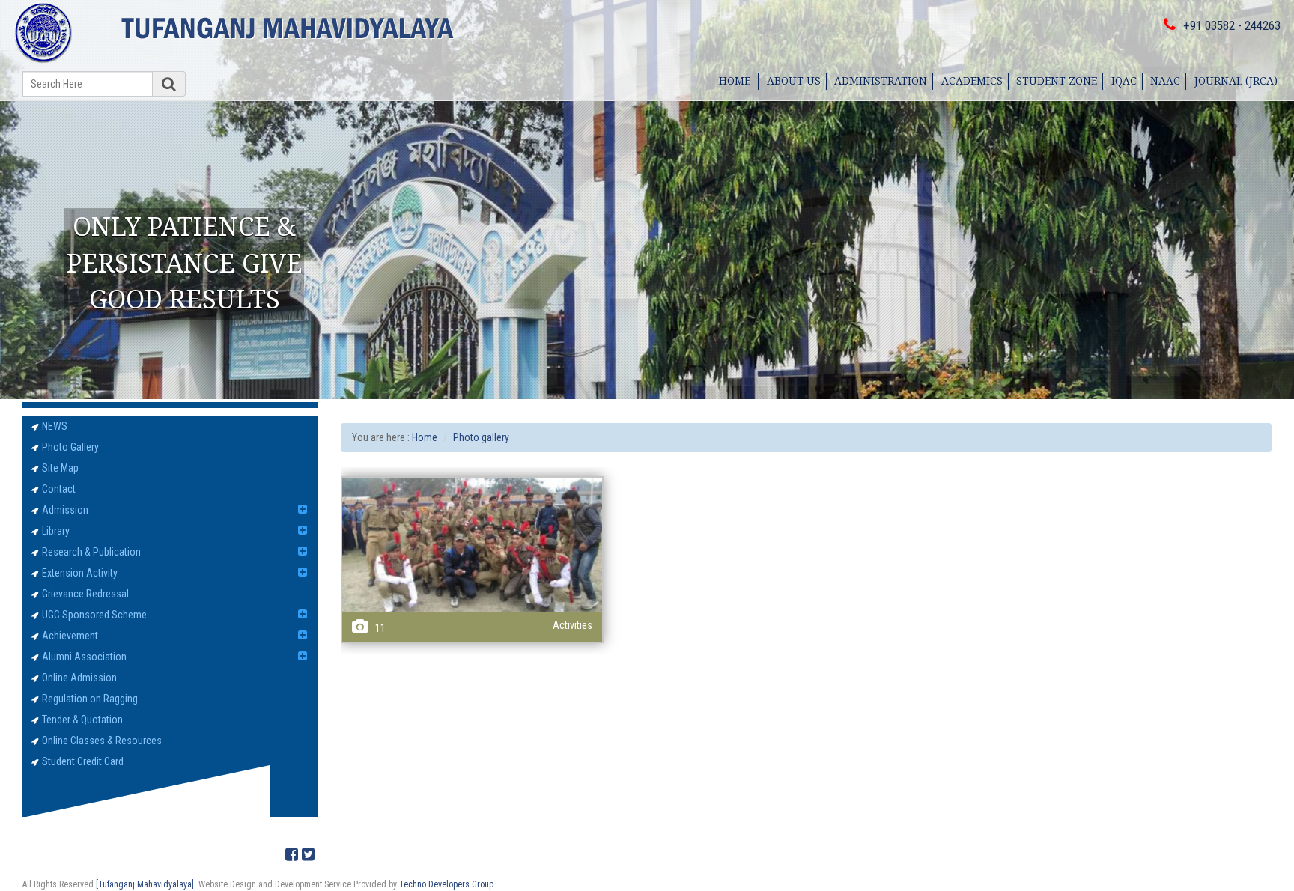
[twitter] (308, 855)
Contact (59, 489)
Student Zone (1056, 80)
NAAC (1165, 80)
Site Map (60, 468)
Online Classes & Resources (102, 740)
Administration (880, 80)
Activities (572, 625)
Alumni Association (84, 657)
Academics (972, 80)
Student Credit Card (83, 761)
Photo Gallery (70, 447)
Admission (65, 510)
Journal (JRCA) (1236, 80)
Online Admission (79, 678)
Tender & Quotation (82, 720)
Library (56, 531)
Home (734, 80)
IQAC (1124, 80)
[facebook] (291, 855)
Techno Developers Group (446, 884)
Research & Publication (91, 552)
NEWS (54, 426)
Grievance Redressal (85, 594)
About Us (794, 80)
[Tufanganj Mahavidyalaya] (145, 884)
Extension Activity (80, 573)
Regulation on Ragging (90, 699)
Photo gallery (481, 437)
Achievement (70, 636)
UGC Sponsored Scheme (94, 615)
